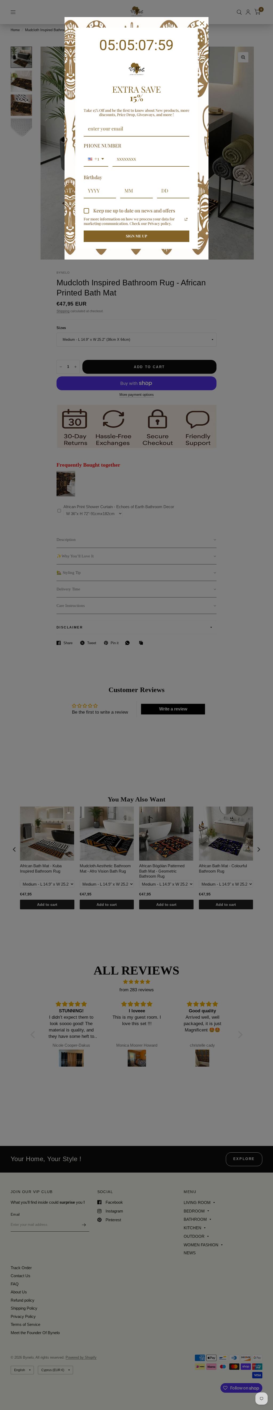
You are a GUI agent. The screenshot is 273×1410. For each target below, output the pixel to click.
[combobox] (96, 159)
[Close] (202, 23)
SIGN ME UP (136, 236)
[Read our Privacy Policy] (186, 219)
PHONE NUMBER (102, 145)
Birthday (93, 177)
